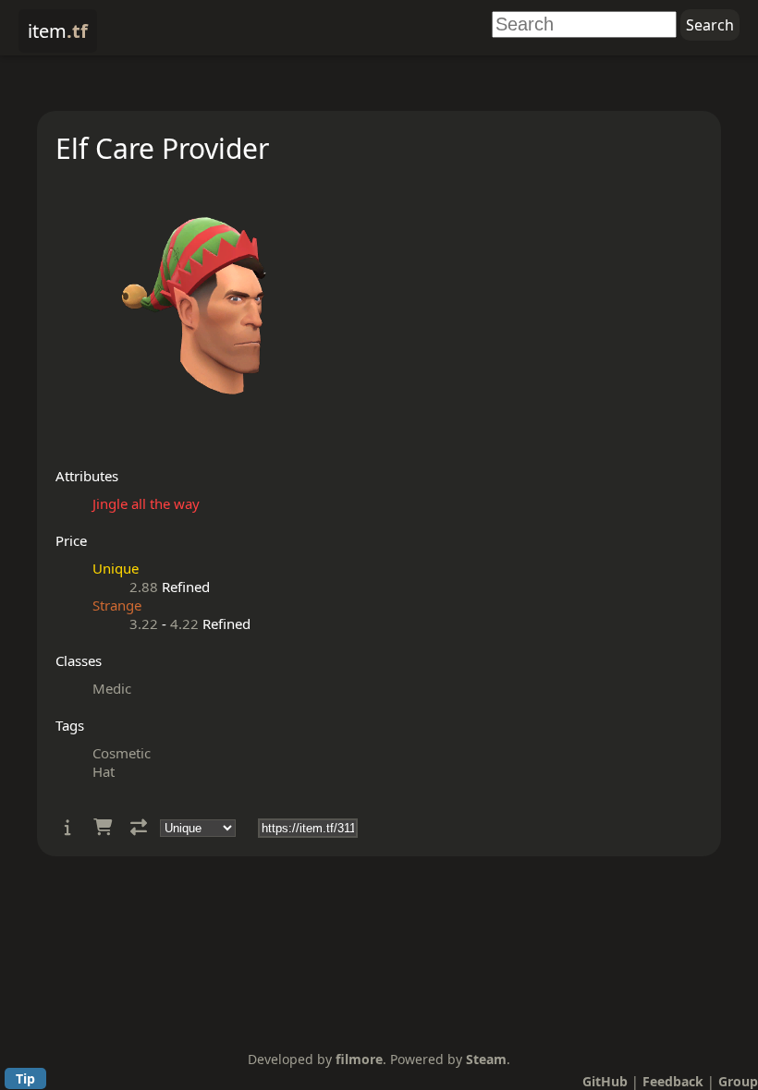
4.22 (184, 623)
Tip (25, 1078)
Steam (486, 1059)
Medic (111, 688)
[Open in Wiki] (67, 827)
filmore (359, 1059)
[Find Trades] (138, 827)
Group (738, 1081)
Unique (115, 568)
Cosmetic (121, 753)
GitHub (605, 1081)
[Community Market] (102, 827)
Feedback (672, 1081)
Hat (103, 771)
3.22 (143, 623)
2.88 (143, 586)
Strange (116, 605)
